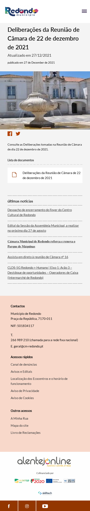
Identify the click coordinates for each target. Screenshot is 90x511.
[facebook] (9, 506)
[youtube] (45, 506)
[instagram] (27, 506)
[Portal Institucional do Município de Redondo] (24, 11)
